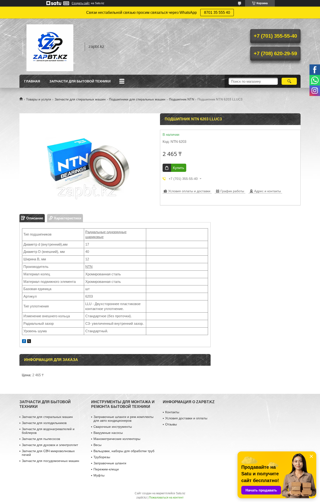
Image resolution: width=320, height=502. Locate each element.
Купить (178, 168)
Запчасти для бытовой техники (80, 81)
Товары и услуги (38, 99)
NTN (89, 267)
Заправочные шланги (109, 463)
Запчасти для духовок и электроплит (50, 445)
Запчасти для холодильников (44, 423)
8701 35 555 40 (217, 13)
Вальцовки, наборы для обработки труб (123, 451)
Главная (32, 81)
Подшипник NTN (181, 99)
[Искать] (289, 81)
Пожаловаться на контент (166, 497)
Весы (97, 445)
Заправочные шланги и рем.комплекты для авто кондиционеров (123, 418)
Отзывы (171, 424)
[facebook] (24, 342)
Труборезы (101, 457)
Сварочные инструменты (112, 426)
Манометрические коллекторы (116, 439)
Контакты (172, 412)
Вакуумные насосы (108, 433)
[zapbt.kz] (49, 46)
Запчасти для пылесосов (41, 439)
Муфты (98, 475)
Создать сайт (81, 3)
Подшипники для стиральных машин (137, 99)
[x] (29, 342)
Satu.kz (180, 493)
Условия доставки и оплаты (186, 418)
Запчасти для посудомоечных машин (50, 461)
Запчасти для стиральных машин (80, 99)
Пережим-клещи (106, 469)
